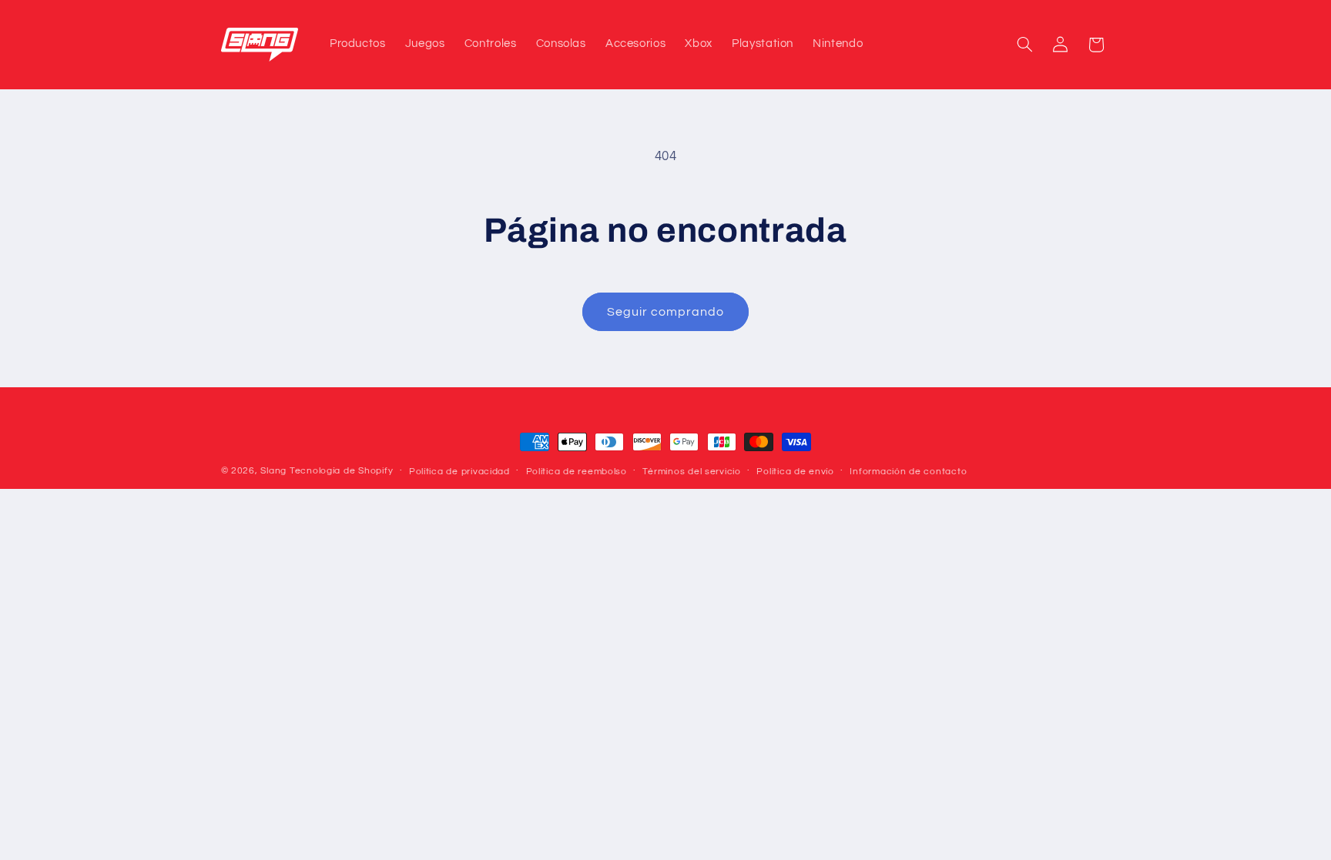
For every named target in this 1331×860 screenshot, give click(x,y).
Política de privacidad (459, 471)
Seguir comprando (666, 312)
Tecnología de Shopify (341, 471)
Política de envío (795, 471)
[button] (1024, 44)
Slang (273, 471)
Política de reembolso (576, 471)
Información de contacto (908, 471)
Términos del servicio (691, 471)
